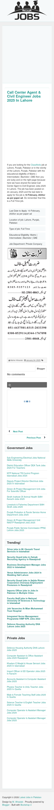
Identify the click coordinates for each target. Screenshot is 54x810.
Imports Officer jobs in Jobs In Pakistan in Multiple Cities (22, 591)
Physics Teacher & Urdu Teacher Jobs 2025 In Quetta (25, 688)
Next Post (18, 431)
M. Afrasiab (17, 801)
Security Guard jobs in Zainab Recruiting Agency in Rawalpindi (24, 558)
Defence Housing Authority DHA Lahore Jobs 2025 (23, 625)
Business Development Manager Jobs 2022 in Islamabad (26, 565)
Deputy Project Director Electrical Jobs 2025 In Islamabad (25, 482)
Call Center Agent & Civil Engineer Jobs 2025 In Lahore (24, 96)
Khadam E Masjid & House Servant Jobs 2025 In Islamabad (26, 664)
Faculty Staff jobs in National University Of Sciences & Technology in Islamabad (26, 600)
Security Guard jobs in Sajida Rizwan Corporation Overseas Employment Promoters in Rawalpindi (26, 583)
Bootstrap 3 (26, 804)
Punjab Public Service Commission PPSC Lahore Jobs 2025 (26, 529)
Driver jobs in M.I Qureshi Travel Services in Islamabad (23, 550)
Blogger (6, 804)
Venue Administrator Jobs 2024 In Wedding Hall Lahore (24, 573)
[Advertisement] (27, 54)
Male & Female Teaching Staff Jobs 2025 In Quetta (26, 695)
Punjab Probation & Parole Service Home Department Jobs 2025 (26, 513)
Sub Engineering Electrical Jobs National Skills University (26, 458)
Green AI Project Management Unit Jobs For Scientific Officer (26, 490)
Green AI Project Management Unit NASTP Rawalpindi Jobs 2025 (23, 521)
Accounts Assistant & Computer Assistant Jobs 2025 (26, 680)
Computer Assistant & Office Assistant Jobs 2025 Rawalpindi (25, 656)
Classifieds (36, 164)
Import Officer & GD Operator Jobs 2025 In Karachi (26, 672)
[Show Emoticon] (10, 385)
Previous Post (34, 437)
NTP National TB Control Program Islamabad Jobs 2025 (23, 474)
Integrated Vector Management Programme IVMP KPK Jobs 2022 (23, 617)
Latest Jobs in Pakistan (30, 797)
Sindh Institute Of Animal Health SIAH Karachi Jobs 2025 (24, 497)
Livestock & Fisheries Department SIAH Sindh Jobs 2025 (25, 505)
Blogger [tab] (41, 368)
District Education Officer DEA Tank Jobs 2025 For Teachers (26, 466)
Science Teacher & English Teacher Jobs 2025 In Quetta (26, 703)
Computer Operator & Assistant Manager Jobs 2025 (26, 711)
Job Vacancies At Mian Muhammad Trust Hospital (25, 609)
